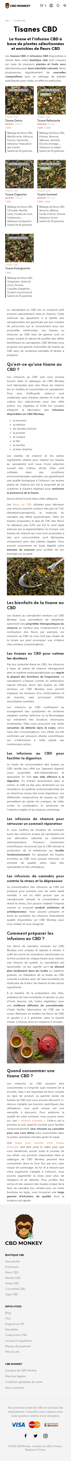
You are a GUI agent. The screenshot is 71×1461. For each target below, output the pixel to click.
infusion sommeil (31, 1120)
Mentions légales (15, 1376)
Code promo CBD (16, 1335)
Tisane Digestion (16, 194)
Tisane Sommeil (47, 194)
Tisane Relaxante (48, 120)
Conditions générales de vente (23, 1382)
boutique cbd (38, 60)
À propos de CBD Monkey (21, 1370)
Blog (8, 1313)
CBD (7, 21)
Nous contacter (14, 1388)
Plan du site (12, 1352)
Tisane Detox (13, 120)
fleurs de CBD (22, 504)
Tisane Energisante (17, 268)
